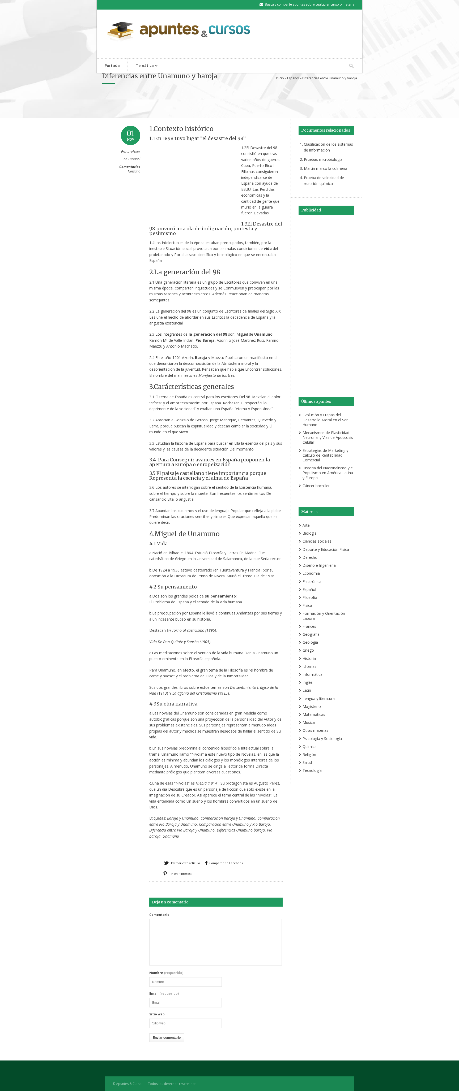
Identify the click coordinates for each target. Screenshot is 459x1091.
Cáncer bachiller (316, 485)
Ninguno (134, 171)
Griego (308, 650)
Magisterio (312, 706)
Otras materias (315, 730)
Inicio (280, 78)
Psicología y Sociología (322, 738)
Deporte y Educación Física (326, 549)
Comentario (159, 914)
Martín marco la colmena (325, 168)
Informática (312, 674)
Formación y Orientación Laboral (324, 616)
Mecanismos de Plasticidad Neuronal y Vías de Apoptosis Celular (328, 437)
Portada (112, 65)
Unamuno (171, 836)
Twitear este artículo (185, 863)
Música (309, 722)
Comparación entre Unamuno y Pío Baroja (234, 824)
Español (293, 78)
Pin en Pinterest (180, 874)
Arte (306, 525)
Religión (309, 754)
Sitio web (157, 1014)
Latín (307, 690)
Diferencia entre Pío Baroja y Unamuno (182, 830)
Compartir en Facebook (226, 863)
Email (164, 993)
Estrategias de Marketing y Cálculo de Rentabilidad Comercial (325, 455)
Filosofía (310, 597)
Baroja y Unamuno (182, 818)
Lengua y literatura (319, 698)
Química (310, 746)
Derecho (310, 557)
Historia (309, 658)
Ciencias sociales (317, 541)
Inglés (308, 682)
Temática (141, 66)
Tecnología (312, 770)
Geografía (311, 634)
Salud (307, 762)
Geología (310, 642)
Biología (310, 533)
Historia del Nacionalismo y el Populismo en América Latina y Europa (328, 472)
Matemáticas (314, 714)
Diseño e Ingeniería (319, 565)
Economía (311, 573)
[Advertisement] (229, 104)
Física (307, 605)
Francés (309, 626)
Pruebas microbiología (323, 159)
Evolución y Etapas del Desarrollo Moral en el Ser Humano (325, 419)
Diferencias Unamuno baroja (241, 830)
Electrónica (312, 581)
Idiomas (309, 666)
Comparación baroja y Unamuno (228, 818)
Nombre (166, 973)
